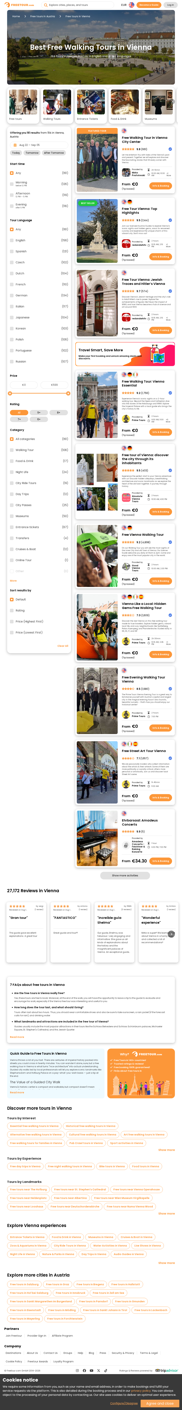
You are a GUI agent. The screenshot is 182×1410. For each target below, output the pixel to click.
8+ (58, 412)
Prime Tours (138, 420)
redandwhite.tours (139, 245)
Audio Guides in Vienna (129, 1254)
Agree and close (160, 1403)
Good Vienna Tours (136, 568)
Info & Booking (160, 185)
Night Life (42, 472)
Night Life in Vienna (22, 1254)
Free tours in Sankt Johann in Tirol (105, 1310)
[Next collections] (172, 101)
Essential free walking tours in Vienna (34, 1126)
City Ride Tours (42, 483)
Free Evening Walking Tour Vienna (143, 679)
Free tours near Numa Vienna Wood (130, 1206)
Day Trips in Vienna (94, 1254)
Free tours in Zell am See (108, 1293)
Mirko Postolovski (138, 174)
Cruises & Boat (42, 549)
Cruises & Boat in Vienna (136, 1237)
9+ (39, 412)
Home (16, 16)
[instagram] (77, 1370)
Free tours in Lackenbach (151, 1310)
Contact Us (51, 1353)
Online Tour (42, 560)
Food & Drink (42, 461)
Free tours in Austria (42, 16)
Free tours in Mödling (62, 1310)
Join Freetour (14, 1336)
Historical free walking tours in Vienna (90, 1126)
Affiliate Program (62, 1336)
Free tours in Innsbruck (70, 1293)
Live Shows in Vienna (147, 1245)
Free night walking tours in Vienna (70, 1166)
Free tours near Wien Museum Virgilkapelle (121, 1198)
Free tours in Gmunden (130, 1301)
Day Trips (42, 494)
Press (103, 1353)
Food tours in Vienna (145, 1166)
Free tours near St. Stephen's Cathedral (80, 1189)
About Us (32, 1353)
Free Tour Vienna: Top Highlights (139, 211)
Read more (17, 1037)
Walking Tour (42, 450)
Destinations (13, 1353)
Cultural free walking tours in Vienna (92, 1134)
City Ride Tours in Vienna (70, 1245)
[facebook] (84, 1370)
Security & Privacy (123, 1353)
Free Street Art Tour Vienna (144, 751)
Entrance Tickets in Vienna (27, 1237)
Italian (42, 306)
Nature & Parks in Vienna (58, 1254)
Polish (42, 339)
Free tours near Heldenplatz (28, 1198)
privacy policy (141, 1391)
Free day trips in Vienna (25, 1166)
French (42, 284)
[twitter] (99, 1370)
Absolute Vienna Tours (137, 499)
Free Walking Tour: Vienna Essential (143, 384)
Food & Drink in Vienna (66, 1237)
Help (80, 1353)
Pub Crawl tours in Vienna (86, 1143)
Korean (42, 328)
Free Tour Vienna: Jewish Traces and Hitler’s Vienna (143, 282)
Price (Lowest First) (29, 632)
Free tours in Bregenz (90, 1284)
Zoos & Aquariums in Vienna (28, 1245)
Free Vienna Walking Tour (143, 535)
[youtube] (91, 1370)
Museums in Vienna (100, 1237)
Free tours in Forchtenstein (64, 1318)
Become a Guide (149, 4)
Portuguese (42, 350)
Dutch (42, 273)
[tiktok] (106, 1370)
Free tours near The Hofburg (28, 1189)
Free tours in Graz (57, 1284)
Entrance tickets (42, 527)
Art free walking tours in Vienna (144, 1134)
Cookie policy (14, 1361)
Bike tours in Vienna (112, 1166)
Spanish (42, 251)
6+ (39, 419)
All (19, 412)
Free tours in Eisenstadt (25, 1310)
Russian (42, 361)
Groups (67, 1353)
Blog (91, 1353)
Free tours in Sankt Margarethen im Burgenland (41, 1301)
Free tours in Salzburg (24, 1284)
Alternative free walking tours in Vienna (35, 1134)
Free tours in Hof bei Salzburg (29, 1293)
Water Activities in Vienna (110, 1245)
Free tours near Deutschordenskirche (75, 1206)
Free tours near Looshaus (26, 1206)
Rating (20, 610)
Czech (42, 262)
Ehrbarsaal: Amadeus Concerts (140, 822)
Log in (170, 4)
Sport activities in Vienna (126, 1143)
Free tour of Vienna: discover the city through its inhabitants (145, 459)
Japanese (42, 317)
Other (42, 571)
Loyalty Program (63, 1361)
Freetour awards (38, 1361)
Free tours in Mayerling (25, 1318)
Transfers (42, 538)
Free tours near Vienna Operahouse (136, 1189)
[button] (23, 105)
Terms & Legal (149, 1353)
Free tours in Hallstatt (125, 1284)
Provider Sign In (37, 1336)
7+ (19, 419)
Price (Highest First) (29, 621)
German (42, 295)
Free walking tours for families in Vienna (36, 1143)
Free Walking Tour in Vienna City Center (144, 140)
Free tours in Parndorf (93, 1301)
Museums (42, 516)
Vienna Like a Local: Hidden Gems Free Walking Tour (144, 606)
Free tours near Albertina (70, 1198)
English (42, 240)
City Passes (42, 505)
